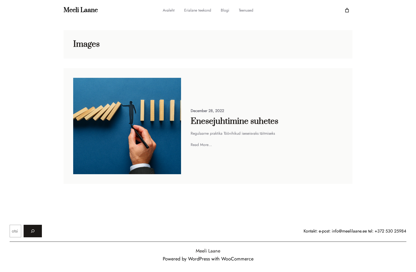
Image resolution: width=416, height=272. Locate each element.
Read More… (201, 144)
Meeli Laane (81, 10)
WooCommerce (237, 258)
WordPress (199, 258)
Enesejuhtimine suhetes (234, 121)
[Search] (33, 231)
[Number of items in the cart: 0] (347, 10)
